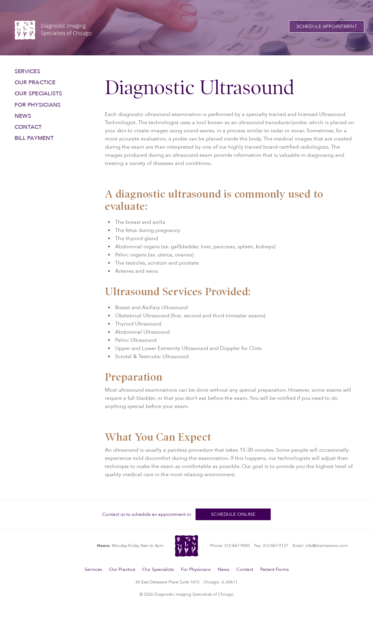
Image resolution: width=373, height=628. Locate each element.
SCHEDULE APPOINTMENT (326, 26)
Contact (244, 569)
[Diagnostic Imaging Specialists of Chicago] (25, 30)
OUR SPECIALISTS (38, 93)
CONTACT (28, 127)
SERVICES (27, 71)
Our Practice (122, 569)
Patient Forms (274, 569)
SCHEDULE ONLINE (233, 514)
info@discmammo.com (326, 545)
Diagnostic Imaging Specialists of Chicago (66, 29)
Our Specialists (158, 569)
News (223, 569)
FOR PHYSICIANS (38, 105)
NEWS (23, 116)
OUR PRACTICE (35, 82)
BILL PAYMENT (34, 138)
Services (93, 569)
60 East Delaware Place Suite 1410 (186, 582)
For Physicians (196, 569)
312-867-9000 (237, 545)
